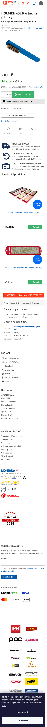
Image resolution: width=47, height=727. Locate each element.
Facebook (9, 366)
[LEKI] (31, 628)
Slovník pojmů (7, 456)
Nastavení (22, 712)
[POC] (15, 639)
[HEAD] (15, 650)
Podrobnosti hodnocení (33, 28)
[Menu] (41, 3)
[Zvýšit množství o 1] (10, 93)
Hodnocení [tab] (26, 303)
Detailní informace (8, 121)
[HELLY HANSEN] (15, 628)
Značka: (12, 30)
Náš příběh (5, 398)
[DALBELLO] (31, 658)
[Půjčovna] (22, 3)
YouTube (8, 381)
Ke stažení (5, 459)
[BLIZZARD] (31, 650)
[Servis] (27, 3)
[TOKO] (31, 681)
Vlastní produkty (8, 408)
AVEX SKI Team (7, 395)
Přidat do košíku (24, 94)
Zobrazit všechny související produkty (23, 295)
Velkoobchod (6, 453)
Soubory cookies (8, 449)
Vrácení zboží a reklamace (12, 436)
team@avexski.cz (12, 358)
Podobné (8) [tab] (15, 303)
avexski (8, 374)
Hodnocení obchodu (9, 418)
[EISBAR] (15, 674)
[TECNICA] (31, 665)
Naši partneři (6, 415)
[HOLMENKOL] (31, 690)
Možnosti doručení (36, 87)
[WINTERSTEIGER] (15, 690)
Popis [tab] (6, 303)
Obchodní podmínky (9, 443)
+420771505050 (11, 362)
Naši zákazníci (7, 405)
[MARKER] (15, 658)
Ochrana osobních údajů (11, 446)
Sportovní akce (7, 411)
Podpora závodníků (9, 401)
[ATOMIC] (31, 639)
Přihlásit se (8, 577)
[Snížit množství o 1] (10, 96)
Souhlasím (22, 720)
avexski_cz (9, 370)
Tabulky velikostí (8, 439)
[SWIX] (15, 681)
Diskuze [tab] (35, 303)
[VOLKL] (15, 665)
